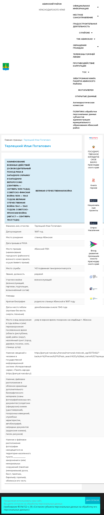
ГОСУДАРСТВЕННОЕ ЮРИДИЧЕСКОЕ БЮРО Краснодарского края (93, 159)
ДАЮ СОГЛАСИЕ (92, 500)
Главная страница (13, 140)
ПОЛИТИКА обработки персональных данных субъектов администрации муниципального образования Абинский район (85, 119)
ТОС (84, 72)
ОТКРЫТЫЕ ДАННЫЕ (86, 96)
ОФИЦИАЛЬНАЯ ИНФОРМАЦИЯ (81, 7)
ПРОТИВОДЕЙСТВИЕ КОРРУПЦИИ (84, 64)
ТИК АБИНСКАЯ (84, 39)
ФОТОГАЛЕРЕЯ (85, 90)
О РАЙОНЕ (84, 33)
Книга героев (93, 186)
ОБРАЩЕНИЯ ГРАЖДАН (79, 46)
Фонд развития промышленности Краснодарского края (93, 257)
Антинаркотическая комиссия (83, 104)
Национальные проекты (93, 208)
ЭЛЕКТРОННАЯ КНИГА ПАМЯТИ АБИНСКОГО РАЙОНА (84, 81)
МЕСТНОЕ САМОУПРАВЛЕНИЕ (83, 16)
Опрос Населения (93, 229)
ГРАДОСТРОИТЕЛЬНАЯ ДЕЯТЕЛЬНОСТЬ (85, 25)
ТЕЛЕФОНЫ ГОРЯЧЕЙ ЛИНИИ (84, 55)
